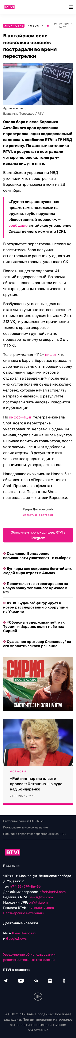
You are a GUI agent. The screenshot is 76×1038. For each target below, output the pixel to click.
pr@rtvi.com (38, 902)
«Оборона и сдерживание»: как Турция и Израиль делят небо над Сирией (34, 626)
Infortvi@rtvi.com (52, 892)
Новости (36, 25)
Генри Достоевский (38, 509)
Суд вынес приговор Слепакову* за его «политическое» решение (37, 643)
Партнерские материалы (23, 913)
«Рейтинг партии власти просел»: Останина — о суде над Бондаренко (36, 784)
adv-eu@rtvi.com (40, 908)
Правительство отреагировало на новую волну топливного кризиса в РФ (35, 588)
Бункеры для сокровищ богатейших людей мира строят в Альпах (37, 570)
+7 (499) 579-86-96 (25, 886)
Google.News (16, 939)
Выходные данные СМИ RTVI (23, 821)
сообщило (18, 225)
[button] (71, 7)
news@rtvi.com (41, 897)
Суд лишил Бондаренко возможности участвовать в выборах (37, 555)
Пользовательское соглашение (25, 827)
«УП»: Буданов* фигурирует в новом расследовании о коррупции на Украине (35, 607)
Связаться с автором (38, 514)
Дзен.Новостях (24, 933)
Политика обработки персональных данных (34, 834)
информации (20, 417)
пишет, (51, 354)
